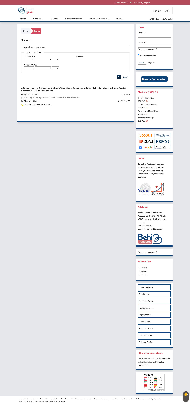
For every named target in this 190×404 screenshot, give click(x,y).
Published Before (30, 65)
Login (167, 10)
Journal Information (98, 18)
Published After (30, 56)
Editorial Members (73, 18)
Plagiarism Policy (146, 328)
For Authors (142, 271)
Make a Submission (154, 79)
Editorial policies (145, 335)
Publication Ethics (146, 308)
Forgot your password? (147, 49)
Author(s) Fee (144, 321)
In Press (54, 18)
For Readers (142, 267)
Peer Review (144, 294)
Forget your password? (147, 252)
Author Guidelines (146, 287)
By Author (79, 56)
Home (23, 18)
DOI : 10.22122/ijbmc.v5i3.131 (38, 104)
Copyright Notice (146, 314)
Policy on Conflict (146, 342)
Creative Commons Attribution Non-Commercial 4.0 (58, 399)
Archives (37, 18)
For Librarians (143, 275)
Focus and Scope (146, 301)
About (119, 18)
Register (157, 10)
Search (125, 77)
